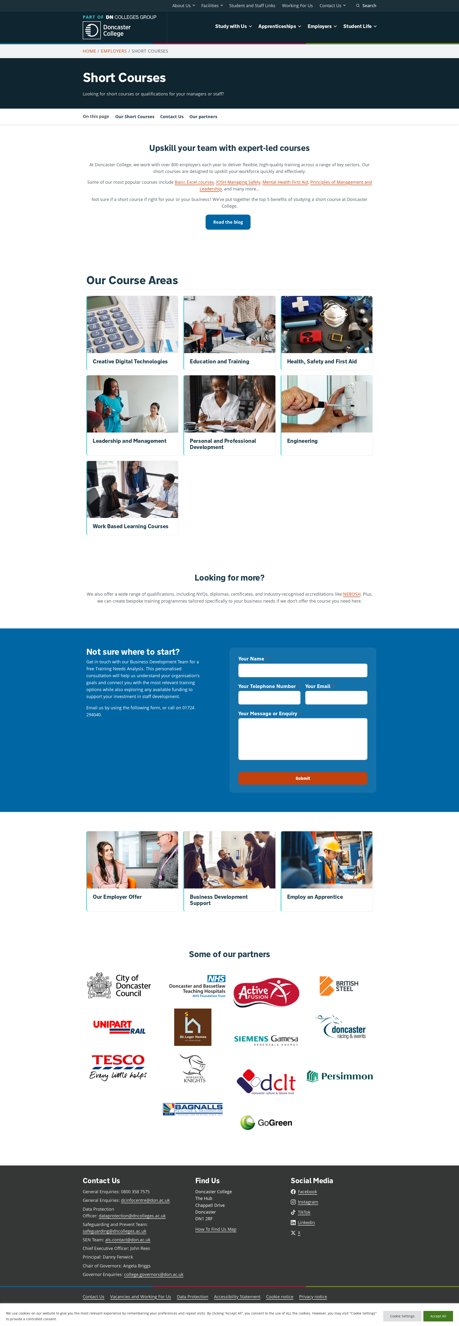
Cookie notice (279, 1296)
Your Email (319, 686)
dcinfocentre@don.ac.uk (145, 1200)
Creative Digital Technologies (130, 361)
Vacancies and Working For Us (140, 1296)
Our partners (203, 116)
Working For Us (297, 5)
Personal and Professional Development (223, 443)
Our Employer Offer (117, 896)
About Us (181, 5)
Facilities (210, 5)
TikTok (304, 1212)
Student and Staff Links (252, 5)
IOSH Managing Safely (238, 182)
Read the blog (228, 222)
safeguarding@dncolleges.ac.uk (114, 1231)
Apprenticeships (277, 26)
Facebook (307, 1191)
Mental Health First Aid (285, 182)
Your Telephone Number (269, 686)
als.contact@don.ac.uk (127, 1240)
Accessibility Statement (237, 1296)
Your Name (253, 658)
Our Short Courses (134, 116)
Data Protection (192, 1296)
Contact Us (330, 5)
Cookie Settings (402, 1316)
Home (89, 51)
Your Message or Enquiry (269, 713)
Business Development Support (219, 899)
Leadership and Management (130, 440)
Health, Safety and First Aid (322, 361)
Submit (302, 778)
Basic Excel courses (194, 182)
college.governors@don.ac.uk (153, 1274)
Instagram (308, 1202)
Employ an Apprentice (315, 896)
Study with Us (231, 26)
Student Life (357, 26)
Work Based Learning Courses (131, 526)
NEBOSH (352, 594)
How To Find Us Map (215, 1229)
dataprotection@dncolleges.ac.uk (132, 1216)
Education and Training (219, 361)
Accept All (438, 1316)
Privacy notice (313, 1296)
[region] (229, 1314)
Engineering (302, 440)
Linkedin (306, 1222)
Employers (320, 26)
